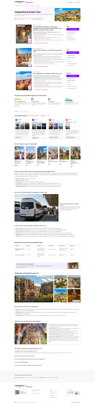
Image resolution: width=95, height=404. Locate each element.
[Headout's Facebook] (77, 402)
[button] (17, 126)
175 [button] (36, 25)
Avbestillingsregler (53, 397)
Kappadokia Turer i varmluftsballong (31, 377)
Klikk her (72, 249)
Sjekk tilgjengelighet (73, 29)
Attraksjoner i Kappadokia (29, 5)
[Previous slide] (17, 34)
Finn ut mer (16, 106)
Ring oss (34, 391)
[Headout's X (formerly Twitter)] (79, 402)
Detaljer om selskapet (54, 391)
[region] (24, 34)
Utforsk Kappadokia (19, 5)
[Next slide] (30, 34)
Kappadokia (17, 111)
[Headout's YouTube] (75, 402)
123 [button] (36, 48)
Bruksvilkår (52, 395)
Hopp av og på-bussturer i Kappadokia (51, 377)
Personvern (52, 393)
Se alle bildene (76, 300)
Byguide (37, 5)
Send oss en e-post (36, 393)
